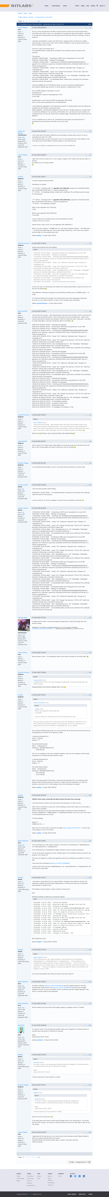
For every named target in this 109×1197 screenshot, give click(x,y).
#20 (90, 982)
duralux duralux (23, 485)
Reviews (39, 1176)
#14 (90, 672)
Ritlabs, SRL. (29, 1194)
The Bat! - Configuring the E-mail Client (40, 17)
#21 (90, 1003)
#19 (90, 949)
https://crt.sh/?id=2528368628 (60, 863)
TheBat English (22, 17)
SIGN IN (69, 1194)
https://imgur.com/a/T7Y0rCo (72, 828)
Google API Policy (31, 1185)
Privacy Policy (82, 1194)
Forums (83, 6)
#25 (90, 1132)
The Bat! (46, 6)
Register (74, 1194)
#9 (90, 463)
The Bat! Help (30, 1176)
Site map (90, 1194)
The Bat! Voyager (56, 6)
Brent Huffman (22, 311)
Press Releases (51, 1182)
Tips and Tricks (30, 1178)
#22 (90, 1025)
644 (23, 845)
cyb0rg (20, 176)
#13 (90, 652)
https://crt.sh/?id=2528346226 (53, 985)
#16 (90, 795)
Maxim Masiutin (23, 841)
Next (38, 21)
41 (22, 882)
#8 (90, 441)
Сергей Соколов (23, 243)
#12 (90, 617)
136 (23, 489)
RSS (89, 24)
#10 (90, 485)
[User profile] (24, 625)
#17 (90, 841)
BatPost (65, 6)
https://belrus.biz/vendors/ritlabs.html (43, 628)
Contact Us (50, 1185)
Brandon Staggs (23, 463)
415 (23, 1037)
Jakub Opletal (22, 441)
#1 (90, 27)
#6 (90, 311)
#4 (90, 177)
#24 (90, 1085)
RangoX (20, 877)
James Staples (23, 27)
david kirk (21, 1025)
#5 (90, 243)
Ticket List (29, 1180)
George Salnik (22, 617)
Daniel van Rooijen (39, 702)
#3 (90, 155)
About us (50, 1176)
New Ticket (29, 1183)
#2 (90, 131)
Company (93, 6)
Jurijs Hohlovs (22, 652)
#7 (90, 415)
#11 (90, 508)
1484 (23, 137)
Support (77, 6)
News (87, 6)
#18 (90, 877)
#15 (90, 695)
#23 (90, 1055)
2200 (23, 635)
